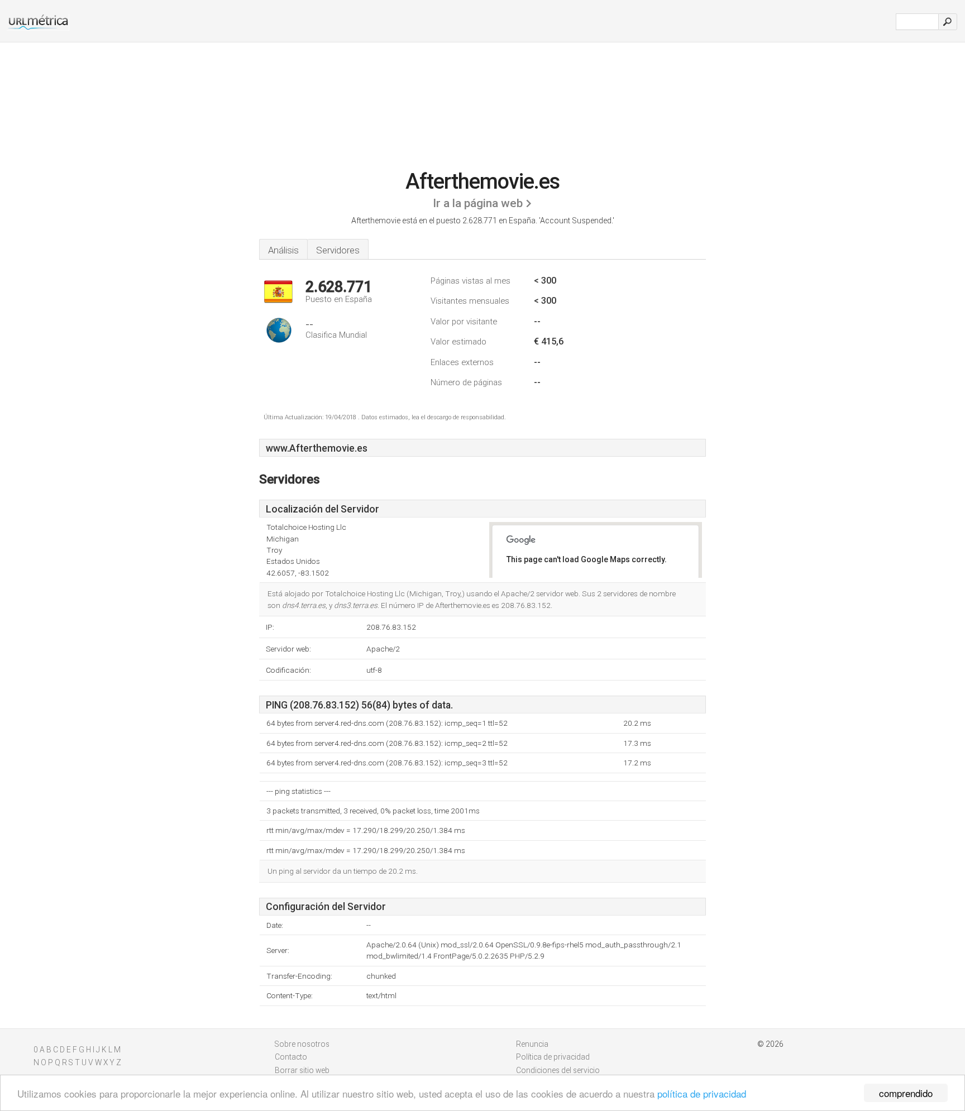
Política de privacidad (553, 1056)
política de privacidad (701, 1093)
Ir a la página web (478, 203)
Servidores (338, 250)
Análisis (283, 250)
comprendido (906, 1093)
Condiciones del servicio (558, 1070)
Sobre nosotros (302, 1044)
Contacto (291, 1056)
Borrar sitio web (302, 1070)
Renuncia (532, 1044)
